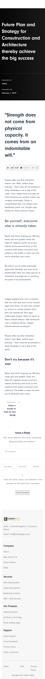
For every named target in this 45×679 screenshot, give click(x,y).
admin (4, 84)
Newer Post (10, 409)
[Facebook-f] (4, 539)
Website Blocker (11, 612)
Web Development (12, 583)
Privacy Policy (10, 647)
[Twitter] (8, 539)
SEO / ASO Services (12, 599)
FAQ (22, 666)
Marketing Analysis (12, 593)
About (6, 552)
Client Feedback (11, 641)
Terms (6, 666)
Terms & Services (11, 652)
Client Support (10, 636)
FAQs (6, 568)
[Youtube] (12, 539)
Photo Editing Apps (12, 623)
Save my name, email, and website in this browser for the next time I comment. (23, 481)
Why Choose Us (10, 557)
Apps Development (12, 588)
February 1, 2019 (9, 93)
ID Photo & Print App (13, 617)
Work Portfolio (10, 562)
